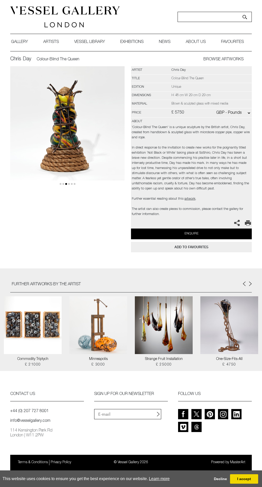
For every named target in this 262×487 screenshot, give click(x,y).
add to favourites (191, 247)
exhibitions (132, 42)
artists (51, 42)
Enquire (191, 233)
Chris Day (20, 59)
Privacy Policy (61, 462)
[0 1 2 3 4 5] (67, 129)
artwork (189, 199)
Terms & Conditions (33, 462)
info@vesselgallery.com (30, 421)
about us (196, 42)
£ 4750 (229, 365)
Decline (220, 479)
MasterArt (237, 462)
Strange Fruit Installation (164, 359)
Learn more (159, 479)
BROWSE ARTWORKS (223, 60)
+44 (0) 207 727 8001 (29, 411)
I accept (244, 479)
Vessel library (89, 42)
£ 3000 (98, 365)
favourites (232, 42)
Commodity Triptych (32, 359)
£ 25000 (164, 365)
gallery (19, 42)
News (164, 42)
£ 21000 (33, 365)
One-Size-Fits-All (229, 359)
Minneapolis (98, 359)
